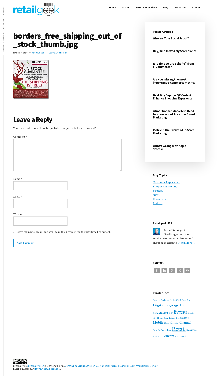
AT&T (178, 300)
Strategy (158, 190)
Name (17, 179)
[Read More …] (186, 242)
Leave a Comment (58, 53)
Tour (166, 336)
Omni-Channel (180, 322)
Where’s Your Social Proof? (171, 38)
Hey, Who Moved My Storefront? (174, 51)
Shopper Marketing (165, 186)
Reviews (191, 329)
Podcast (157, 203)
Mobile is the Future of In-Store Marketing (174, 131)
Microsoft (182, 317)
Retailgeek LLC (36, 366)
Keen (166, 318)
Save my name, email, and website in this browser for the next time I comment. (64, 232)
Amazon (156, 300)
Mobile (158, 322)
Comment (20, 136)
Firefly (191, 313)
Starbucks (157, 336)
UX (172, 336)
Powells (156, 330)
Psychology (166, 330)
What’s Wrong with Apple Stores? (169, 147)
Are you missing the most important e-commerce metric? (174, 80)
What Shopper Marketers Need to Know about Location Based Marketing (174, 114)
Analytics (165, 300)
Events (180, 312)
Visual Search (181, 336)
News (156, 194)
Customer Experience (166, 182)
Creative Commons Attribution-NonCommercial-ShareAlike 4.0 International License (111, 366)
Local (172, 318)
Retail (179, 329)
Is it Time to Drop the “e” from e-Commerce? (173, 65)
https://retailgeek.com (47, 369)
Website (17, 214)
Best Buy (186, 300)
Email (17, 196)
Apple (172, 300)
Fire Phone (158, 318)
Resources (159, 199)
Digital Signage (166, 305)
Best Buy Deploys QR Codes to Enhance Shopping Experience (173, 96)
